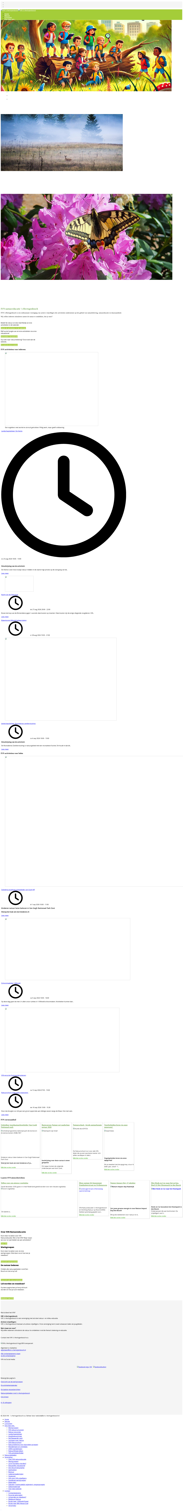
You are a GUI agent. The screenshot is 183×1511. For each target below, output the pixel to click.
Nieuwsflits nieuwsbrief (16, 1466)
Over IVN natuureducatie (17, 1459)
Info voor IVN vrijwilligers (17, 1478)
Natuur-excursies (14, 1432)
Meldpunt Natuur (14, 1499)
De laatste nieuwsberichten (10, 1390)
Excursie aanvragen (15, 1495)
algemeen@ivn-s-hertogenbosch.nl (13, 1350)
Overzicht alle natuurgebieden (11, 1280)
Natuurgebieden (10, 1455)
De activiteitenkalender (9, 1385)
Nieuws (7, 16)
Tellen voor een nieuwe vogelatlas (14, 1183)
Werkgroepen (13, 1428)
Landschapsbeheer (15, 1434)
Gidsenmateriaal (14, 1487)
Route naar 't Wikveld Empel (18, 1501)
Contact (7, 1491)
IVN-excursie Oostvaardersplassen (13, 1075)
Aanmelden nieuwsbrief (9, 336)
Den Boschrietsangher (16, 1468)
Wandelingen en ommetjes (17, 1447)
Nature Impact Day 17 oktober (122, 1183)
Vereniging (8, 1457)
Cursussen (8, 17)
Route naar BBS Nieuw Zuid (18, 1503)
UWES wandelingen (15, 1449)
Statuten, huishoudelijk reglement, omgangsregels (26, 1484)
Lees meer (5, 573)
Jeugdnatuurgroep (15, 1436)
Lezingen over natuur (16, 1440)
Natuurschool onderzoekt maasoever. (14, 1093)
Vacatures (12, 1476)
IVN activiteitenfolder (16, 1453)
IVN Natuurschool (14, 1442)
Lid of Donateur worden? (17, 1463)
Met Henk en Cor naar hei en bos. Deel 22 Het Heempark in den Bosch (166, 1184)
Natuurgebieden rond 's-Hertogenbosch (15, 1393)
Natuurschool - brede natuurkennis (87, 1125)
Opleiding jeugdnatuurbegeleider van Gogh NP (18, 890)
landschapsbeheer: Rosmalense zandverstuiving (18, 723)
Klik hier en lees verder (8, 1167)
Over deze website (14, 1489)
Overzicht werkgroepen (9, 1262)
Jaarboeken (12, 1470)
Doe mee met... (10, 19)
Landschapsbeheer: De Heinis (11, 431)
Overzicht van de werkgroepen (12, 1382)
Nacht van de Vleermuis (9, 595)
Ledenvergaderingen (15, 1474)
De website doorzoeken (9, 345)
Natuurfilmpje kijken (15, 1451)
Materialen (12, 1482)
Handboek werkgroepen (17, 1480)
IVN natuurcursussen (16, 1430)
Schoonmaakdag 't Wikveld (10, 983)
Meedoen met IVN (7, 1298)
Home (7, 14)
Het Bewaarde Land (15, 1438)
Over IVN (4, 1244)
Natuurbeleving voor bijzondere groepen (23, 1445)
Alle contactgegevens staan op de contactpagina (10, 1355)
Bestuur (11, 1472)
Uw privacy (12, 99)
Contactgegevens (14, 1493)
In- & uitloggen (6, 1403)
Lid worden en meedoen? (17, 1497)
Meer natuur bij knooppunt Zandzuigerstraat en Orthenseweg (93, 1184)
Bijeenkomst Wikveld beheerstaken (13, 620)
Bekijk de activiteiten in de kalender (13, 328)
